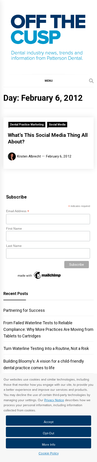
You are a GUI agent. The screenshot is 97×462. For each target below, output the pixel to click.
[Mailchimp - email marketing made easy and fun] (39, 279)
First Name (14, 228)
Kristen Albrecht (29, 156)
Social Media (57, 124)
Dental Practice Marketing (27, 124)
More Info (48, 445)
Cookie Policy (49, 453)
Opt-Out (48, 433)
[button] (48, 80)
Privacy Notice (54, 400)
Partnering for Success (24, 310)
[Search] (91, 80)
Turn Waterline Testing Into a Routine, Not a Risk (46, 348)
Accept (48, 422)
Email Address (17, 211)
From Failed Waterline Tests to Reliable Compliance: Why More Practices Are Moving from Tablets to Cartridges (48, 329)
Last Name (14, 246)
